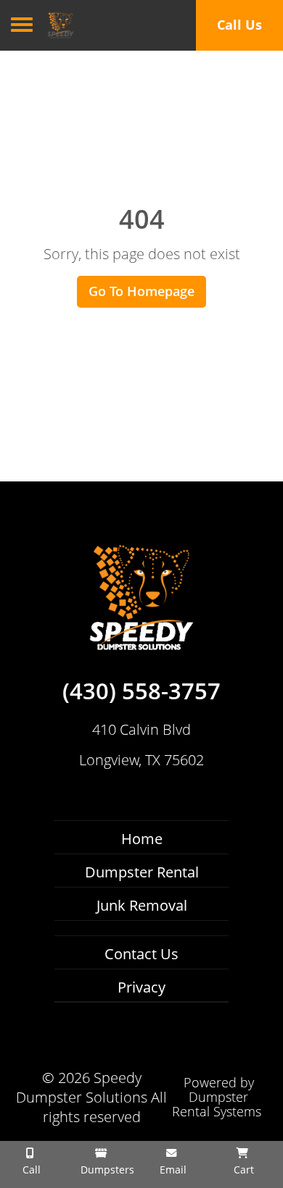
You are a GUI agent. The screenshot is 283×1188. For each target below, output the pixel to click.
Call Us (239, 24)
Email (171, 1169)
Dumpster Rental (142, 872)
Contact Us (141, 954)
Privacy (141, 987)
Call (30, 1169)
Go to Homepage (141, 291)
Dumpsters (106, 1169)
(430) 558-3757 (141, 691)
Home (142, 838)
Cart (242, 1169)
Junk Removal (142, 905)
